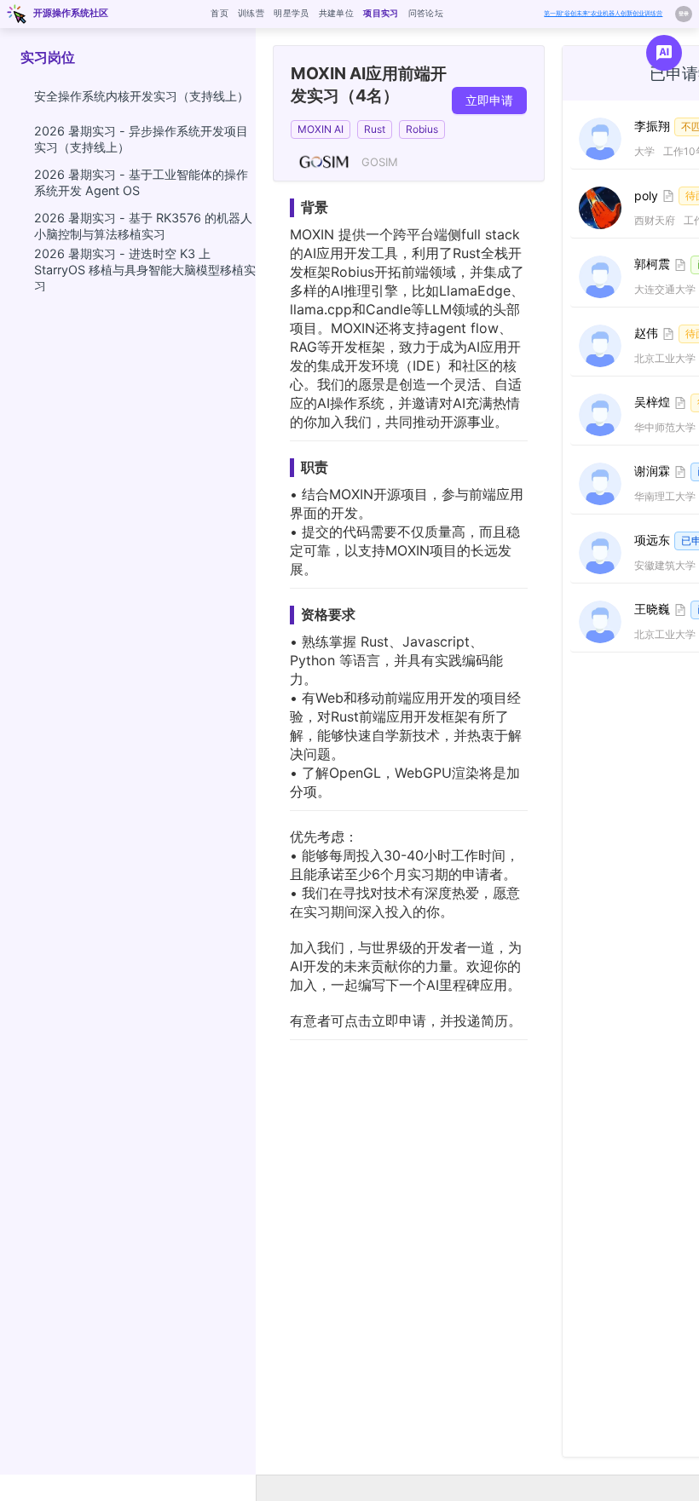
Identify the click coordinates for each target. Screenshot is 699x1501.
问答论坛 (425, 13)
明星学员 (291, 13)
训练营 (251, 13)
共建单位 (336, 13)
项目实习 (380, 13)
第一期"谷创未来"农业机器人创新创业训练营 (603, 13)
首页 (219, 13)
